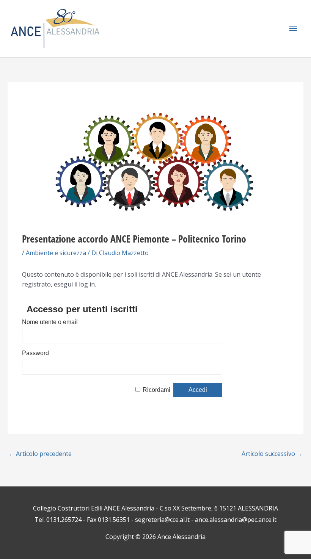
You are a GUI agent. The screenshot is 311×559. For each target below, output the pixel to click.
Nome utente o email (50, 322)
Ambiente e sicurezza (56, 253)
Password (35, 353)
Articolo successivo (272, 453)
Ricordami (156, 390)
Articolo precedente (40, 453)
